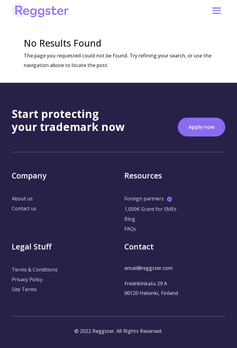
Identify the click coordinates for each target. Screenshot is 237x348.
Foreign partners (144, 198)
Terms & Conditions (35, 269)
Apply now (201, 127)
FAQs (130, 228)
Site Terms (24, 289)
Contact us (24, 208)
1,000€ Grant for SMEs (150, 209)
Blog (129, 219)
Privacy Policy (27, 279)
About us (22, 198)
